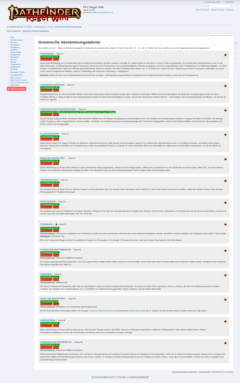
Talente (13, 62)
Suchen (232, 6)
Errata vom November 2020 (71, 112)
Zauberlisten (15, 67)
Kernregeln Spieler (17, 72)
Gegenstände (15, 52)
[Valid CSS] (131, 377)
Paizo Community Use (19, 83)
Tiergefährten (15, 64)
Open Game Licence (18, 80)
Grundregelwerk (16, 75)
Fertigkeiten (15, 47)
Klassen (13, 60)
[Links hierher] (236, 53)
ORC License (15, 78)
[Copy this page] (236, 58)
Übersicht (229, 10)
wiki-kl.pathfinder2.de (105, 12)
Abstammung (46, 59)
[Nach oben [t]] (236, 64)
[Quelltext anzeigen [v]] (236, 42)
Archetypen (14, 45)
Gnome (50, 27)
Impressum (14, 85)
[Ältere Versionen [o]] (236, 48)
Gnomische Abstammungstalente (68, 27)
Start (12, 37)
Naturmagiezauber (137, 311)
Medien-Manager (217, 10)
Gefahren (14, 50)
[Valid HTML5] (120, 377)
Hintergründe (15, 55)
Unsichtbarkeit (108, 311)
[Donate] (96, 377)
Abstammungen (40, 27)
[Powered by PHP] (108, 377)
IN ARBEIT (28, 27)
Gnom (56, 59)
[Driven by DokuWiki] (143, 377)
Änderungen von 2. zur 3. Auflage (100, 112)
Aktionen (13, 43)
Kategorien (14, 57)
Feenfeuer (93, 311)
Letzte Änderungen (202, 10)
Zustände (14, 69)
